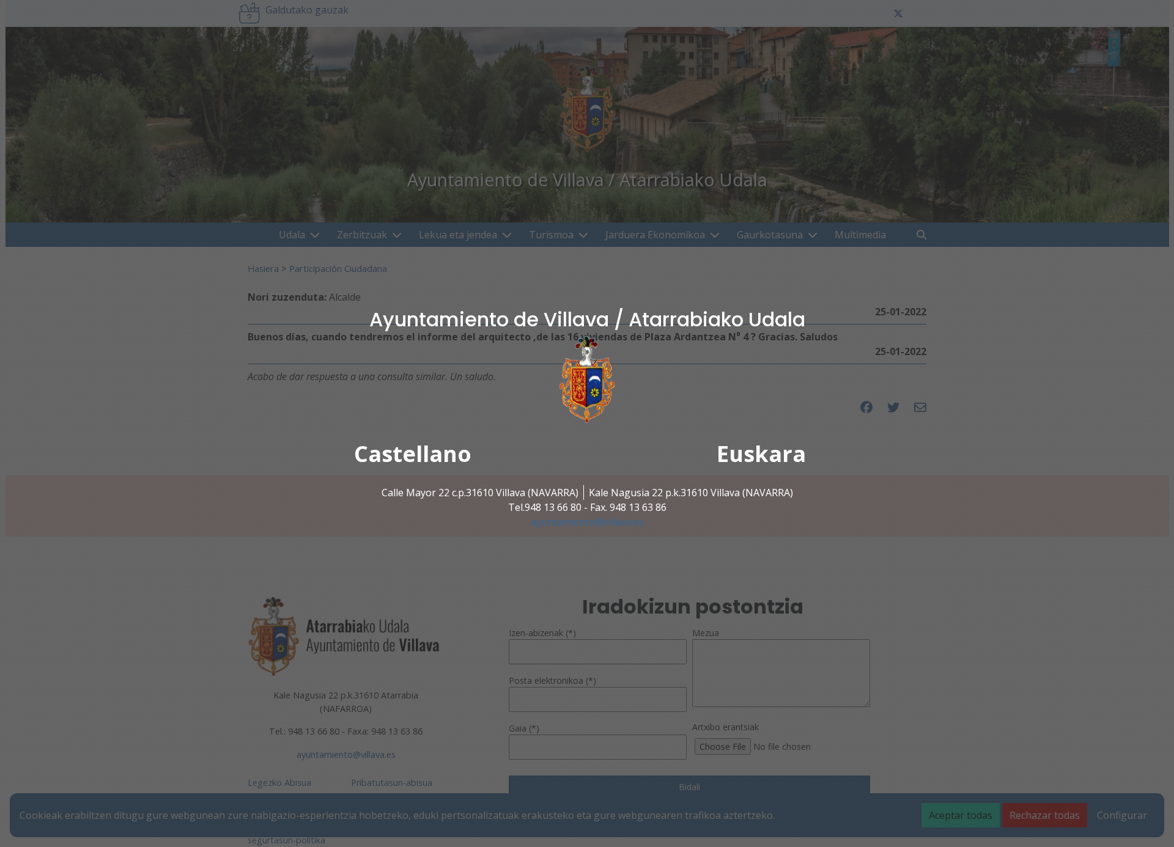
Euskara (761, 454)
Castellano (412, 454)
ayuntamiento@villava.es (587, 522)
